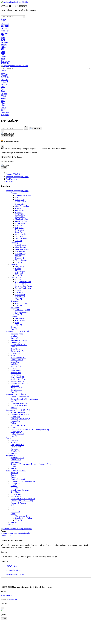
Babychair (14, 473)
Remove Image (7, 136)
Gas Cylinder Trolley (23, 516)
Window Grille (16, 388)
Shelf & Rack (16, 496)
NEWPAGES (13, 599)
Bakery (13, 475)
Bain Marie (19, 279)
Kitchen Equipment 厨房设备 (17, 177)
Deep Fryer (19, 267)
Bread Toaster (20, 202)
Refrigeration (15, 301)
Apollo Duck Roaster (23, 195)
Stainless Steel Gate (18, 381)
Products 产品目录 (13, 174)
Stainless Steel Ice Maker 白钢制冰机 (15, 533)
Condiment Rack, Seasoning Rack (24, 481)
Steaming (14, 243)
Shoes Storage (16, 375)
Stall (12, 505)
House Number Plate (18, 358)
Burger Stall (19, 204)
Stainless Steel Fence (18, 379)
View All (18, 241)
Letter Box (15, 362)
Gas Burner (19, 210)
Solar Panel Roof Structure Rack (23, 499)
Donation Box (16, 460)
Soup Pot (18, 232)
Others (13, 327)
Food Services (11, 179)
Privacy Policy (6, 595)
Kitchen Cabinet (17, 360)
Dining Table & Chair (19, 345)
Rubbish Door (16, 373)
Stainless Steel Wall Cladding (22, 501)
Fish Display (15, 417)
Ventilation (15, 308)
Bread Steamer (20, 245)
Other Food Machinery (19, 403)
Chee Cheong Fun (22, 206)
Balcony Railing (17, 338)
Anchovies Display (18, 412)
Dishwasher (19, 318)
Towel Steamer (21, 260)
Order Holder (16, 494)
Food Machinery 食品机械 (16, 394)
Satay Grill (19, 228)
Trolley (13, 423)
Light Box (14, 364)
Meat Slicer (15, 401)
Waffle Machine (21, 238)
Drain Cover (15, 349)
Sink (17, 323)
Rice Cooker (20, 223)
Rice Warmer (20, 295)
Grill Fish (19, 213)
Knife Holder (16, 492)
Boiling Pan (19, 200)
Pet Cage (14, 368)
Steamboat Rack (21, 234)
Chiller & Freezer (22, 303)
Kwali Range (20, 215)
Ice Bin (18, 290)
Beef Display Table (18, 425)
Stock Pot (19, 236)
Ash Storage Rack (17, 458)
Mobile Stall (20, 217)
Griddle (18, 269)
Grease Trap (20, 320)
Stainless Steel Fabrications (16, 471)
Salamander (19, 273)
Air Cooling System (22, 310)
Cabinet (13, 477)
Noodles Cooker (21, 219)
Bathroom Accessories (19, 340)
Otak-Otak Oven (21, 221)
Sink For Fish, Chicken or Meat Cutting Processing (30, 430)
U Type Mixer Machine (19, 405)
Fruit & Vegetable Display (20, 419)
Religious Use (11, 455)
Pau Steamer (20, 251)
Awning (14, 336)
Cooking (14, 193)
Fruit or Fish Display (23, 288)
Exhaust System (21, 312)
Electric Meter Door (18, 351)
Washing (14, 316)
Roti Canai (19, 226)
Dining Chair (15, 483)
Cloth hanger (15, 342)
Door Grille (15, 347)
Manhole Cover (16, 366)
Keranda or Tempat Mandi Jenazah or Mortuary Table (31, 464)
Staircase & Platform (18, 503)
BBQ (17, 197)
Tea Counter (15, 512)
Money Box (15, 421)
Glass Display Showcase (20, 490)
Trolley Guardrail (17, 434)
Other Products (16, 390)
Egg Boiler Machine (23, 282)
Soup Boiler (19, 230)
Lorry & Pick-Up (17, 445)
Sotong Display (16, 432)
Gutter (13, 355)
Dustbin (14, 486)
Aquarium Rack (17, 334)
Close (4, 168)
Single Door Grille (18, 377)
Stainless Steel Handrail (19, 383)
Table (13, 507)
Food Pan (14, 488)
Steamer (18, 256)
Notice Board (16, 447)
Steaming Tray (20, 258)
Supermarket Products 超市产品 (18, 410)
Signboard (14, 449)
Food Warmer (20, 284)
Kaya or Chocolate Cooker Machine (24, 399)
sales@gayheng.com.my (15, 574)
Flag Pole (14, 440)
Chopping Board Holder (20, 414)
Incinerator (15, 462)
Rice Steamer (20, 254)
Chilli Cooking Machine (20, 397)
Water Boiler (20, 297)
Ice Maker (9, 181)
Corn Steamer (20, 247)
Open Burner (20, 271)
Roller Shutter (16, 371)
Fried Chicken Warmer (24, 286)
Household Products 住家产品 (17, 331)
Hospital (14, 442)
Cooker (18, 208)
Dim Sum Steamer (22, 249)
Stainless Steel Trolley (23, 518)
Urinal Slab (15, 386)
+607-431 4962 (11, 566)
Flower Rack (15, 353)
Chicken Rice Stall (18, 479)
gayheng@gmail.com (14, 570)
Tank (12, 509)
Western (14, 264)
